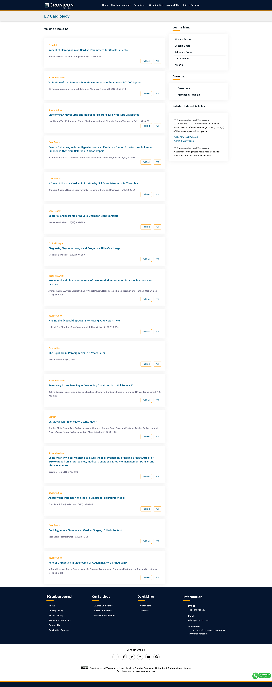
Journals (126, 5)
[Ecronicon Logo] (59, 5)
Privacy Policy (56, 610)
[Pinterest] (156, 657)
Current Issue (182, 58)
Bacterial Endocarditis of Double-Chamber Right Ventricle (83, 215)
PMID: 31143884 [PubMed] (186, 137)
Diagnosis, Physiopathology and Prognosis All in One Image (84, 248)
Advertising (145, 605)
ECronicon (110, 668)
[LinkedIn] (132, 657)
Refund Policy (56, 615)
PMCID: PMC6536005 (184, 141)
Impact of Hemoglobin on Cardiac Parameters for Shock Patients (88, 50)
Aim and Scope (183, 39)
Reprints (144, 610)
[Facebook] (124, 657)
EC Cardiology (56, 16)
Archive (179, 65)
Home (105, 5)
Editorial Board (182, 45)
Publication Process (59, 630)
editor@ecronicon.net (198, 620)
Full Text (146, 61)
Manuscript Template (188, 94)
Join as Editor (173, 5)
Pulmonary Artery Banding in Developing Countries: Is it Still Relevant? (90, 385)
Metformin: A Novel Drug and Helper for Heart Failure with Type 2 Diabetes (93, 114)
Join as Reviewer (191, 5)
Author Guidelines (103, 605)
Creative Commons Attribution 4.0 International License (163, 668)
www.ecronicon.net (145, 671)
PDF (157, 61)
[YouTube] (148, 657)
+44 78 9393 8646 (196, 610)
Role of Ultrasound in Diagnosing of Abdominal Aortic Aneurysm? (87, 562)
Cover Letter (184, 88)
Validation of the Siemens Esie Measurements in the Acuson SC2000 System (95, 82)
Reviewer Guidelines (104, 615)
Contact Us (54, 625)
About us (115, 5)
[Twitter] (115, 657)
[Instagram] (140, 657)
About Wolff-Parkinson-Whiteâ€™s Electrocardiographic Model (86, 497)
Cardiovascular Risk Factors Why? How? (72, 421)
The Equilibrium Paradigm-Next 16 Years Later (76, 353)
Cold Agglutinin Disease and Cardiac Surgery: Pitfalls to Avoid (85, 530)
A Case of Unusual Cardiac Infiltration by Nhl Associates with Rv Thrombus (93, 183)
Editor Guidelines (102, 610)
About (52, 605)
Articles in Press (183, 52)
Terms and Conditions (60, 620)
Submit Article (156, 5)
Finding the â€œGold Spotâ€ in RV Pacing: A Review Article (84, 320)
